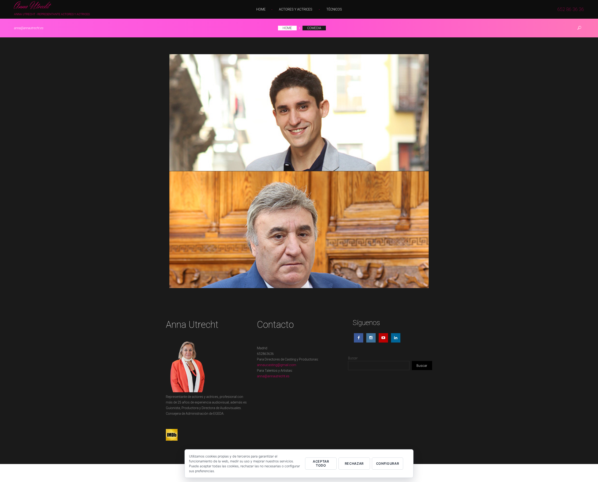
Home (261, 9)
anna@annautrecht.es (28, 28)
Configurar (387, 463)
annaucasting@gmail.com (276, 365)
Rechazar (354, 463)
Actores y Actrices (295, 9)
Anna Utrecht (31, 6)
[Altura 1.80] (299, 112)
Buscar (353, 358)
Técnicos (334, 9)
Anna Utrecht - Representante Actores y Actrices (52, 14)
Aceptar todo (321, 463)
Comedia (314, 28)
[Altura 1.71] (299, 229)
